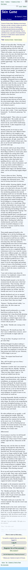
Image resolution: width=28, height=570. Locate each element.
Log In (20, 6)
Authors (8, 1)
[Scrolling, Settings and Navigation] (26, 1)
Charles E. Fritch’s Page (14, 562)
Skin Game (4, 4)
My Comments (4, 565)
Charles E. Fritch (16, 1)
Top (6, 562)
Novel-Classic (18, 39)
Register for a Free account (14, 548)
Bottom (25, 6)
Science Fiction (9, 39)
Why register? (14, 550)
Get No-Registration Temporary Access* (14, 554)
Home (2, 1)
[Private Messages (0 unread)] (17, 6)
